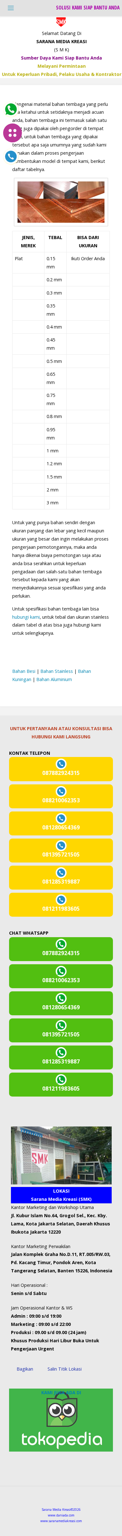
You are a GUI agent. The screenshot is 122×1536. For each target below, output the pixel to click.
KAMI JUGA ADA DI (61, 1393)
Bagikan (25, 1369)
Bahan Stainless (56, 671)
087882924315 (61, 773)
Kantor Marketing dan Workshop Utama (52, 1207)
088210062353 (61, 800)
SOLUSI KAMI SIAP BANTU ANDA (87, 7)
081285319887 (61, 881)
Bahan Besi (23, 671)
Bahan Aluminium (54, 679)
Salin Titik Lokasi (65, 1369)
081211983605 (61, 908)
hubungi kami (26, 617)
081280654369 (61, 827)
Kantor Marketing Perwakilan (40, 1246)
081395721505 (61, 854)
